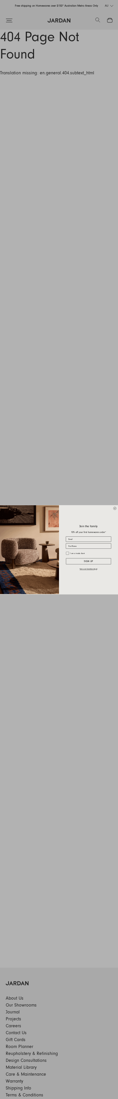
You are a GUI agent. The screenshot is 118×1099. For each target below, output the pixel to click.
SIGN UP (88, 561)
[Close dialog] (115, 508)
